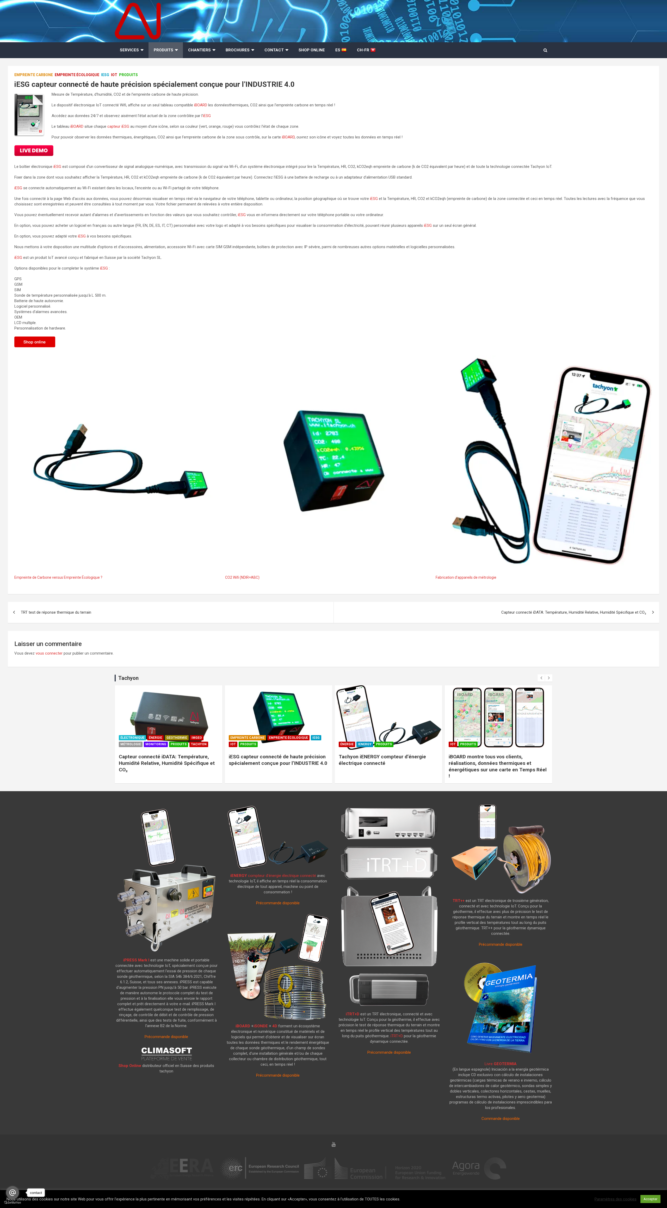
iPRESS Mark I (136, 960)
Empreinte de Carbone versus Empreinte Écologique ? (58, 577)
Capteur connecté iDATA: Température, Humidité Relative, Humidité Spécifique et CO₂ (573, 612)
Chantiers (199, 50)
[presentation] (541, 678)
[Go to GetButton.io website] (12, 1202)
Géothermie (176, 738)
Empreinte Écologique (77, 75)
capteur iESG (118, 126)
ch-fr (363, 50)
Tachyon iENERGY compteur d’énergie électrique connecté (382, 760)
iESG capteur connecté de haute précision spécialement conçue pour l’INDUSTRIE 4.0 (278, 760)
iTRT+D (352, 1014)
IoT (114, 75)
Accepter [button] (650, 1199)
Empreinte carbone (33, 75)
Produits (163, 50)
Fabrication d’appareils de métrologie (466, 577)
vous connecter (49, 653)
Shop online (312, 50)
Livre (501, 1063)
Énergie (155, 738)
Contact (274, 50)
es (338, 50)
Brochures (238, 50)
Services (129, 50)
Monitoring (155, 744)
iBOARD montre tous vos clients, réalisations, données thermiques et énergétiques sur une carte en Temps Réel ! (498, 766)
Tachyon (199, 744)
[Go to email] (12, 1192)
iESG (105, 75)
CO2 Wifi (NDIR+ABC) (242, 577)
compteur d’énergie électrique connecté (273, 875)
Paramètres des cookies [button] (616, 1199)
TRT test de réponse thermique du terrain (56, 612)
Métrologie (130, 744)
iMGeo (197, 738)
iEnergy (365, 744)
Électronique (132, 738)
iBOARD (200, 105)
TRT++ (459, 900)
